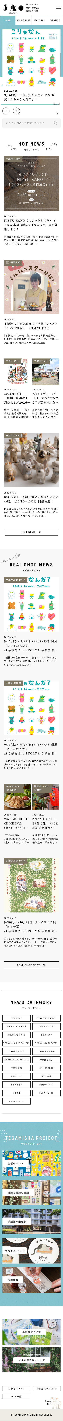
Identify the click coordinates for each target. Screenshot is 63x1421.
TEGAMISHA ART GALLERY (16, 1043)
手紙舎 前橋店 (46, 1059)
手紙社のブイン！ (46, 1084)
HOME (7, 20)
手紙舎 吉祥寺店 (16, 1051)
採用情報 (17, 1093)
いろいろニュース (16, 1101)
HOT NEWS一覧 (31, 531)
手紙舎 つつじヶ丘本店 (17, 1026)
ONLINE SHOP (23, 20)
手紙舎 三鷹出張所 (46, 1051)
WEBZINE (55, 20)
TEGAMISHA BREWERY (46, 1043)
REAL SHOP (39, 20)
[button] (5, 111)
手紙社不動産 (16, 1084)
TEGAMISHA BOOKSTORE (16, 1059)
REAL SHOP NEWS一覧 (31, 965)
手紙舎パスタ (46, 1034)
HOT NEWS (16, 1018)
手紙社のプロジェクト (46, 1388)
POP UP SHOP (46, 1093)
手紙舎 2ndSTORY (16, 1034)
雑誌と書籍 (46, 1076)
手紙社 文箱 (16, 1068)
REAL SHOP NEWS (46, 1018)
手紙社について (16, 1388)
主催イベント (16, 1076)
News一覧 (16, 1396)
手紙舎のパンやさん (46, 1026)
